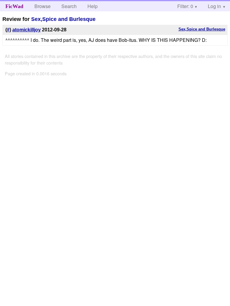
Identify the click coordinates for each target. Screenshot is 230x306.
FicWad (14, 6)
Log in (214, 6)
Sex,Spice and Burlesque (63, 19)
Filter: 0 (185, 6)
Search (69, 6)
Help (92, 6)
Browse (42, 6)
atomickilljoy (26, 29)
